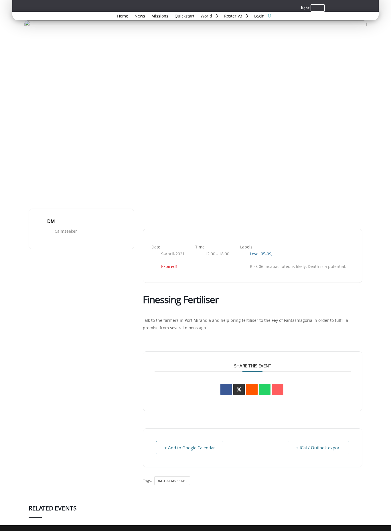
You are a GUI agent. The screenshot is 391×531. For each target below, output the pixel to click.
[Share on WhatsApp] (264, 389)
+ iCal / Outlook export (318, 447)
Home (122, 16)
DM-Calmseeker (172, 481)
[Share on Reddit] (252, 389)
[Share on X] (239, 389)
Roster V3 (233, 16)
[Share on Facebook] (226, 389)
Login (259, 16)
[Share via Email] (277, 389)
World (206, 16)
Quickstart (184, 16)
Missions (159, 16)
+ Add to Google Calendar (189, 447)
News (140, 16)
